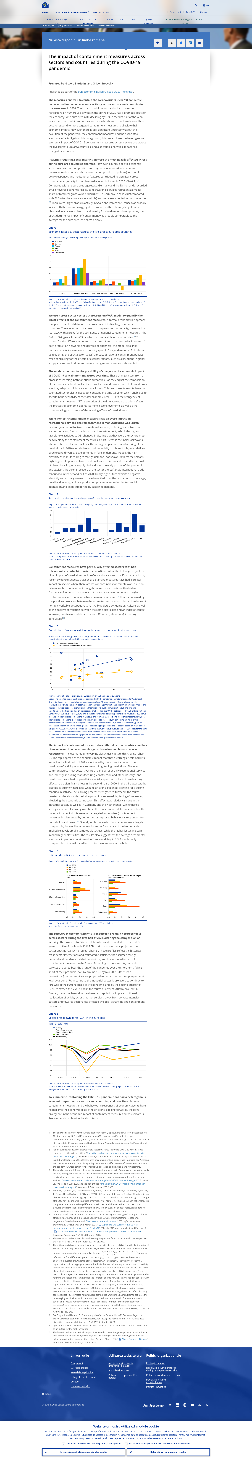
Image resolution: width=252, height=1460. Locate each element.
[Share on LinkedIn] (190, 43)
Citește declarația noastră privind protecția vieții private (93, 1444)
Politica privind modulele (164, 1375)
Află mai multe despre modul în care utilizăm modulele (159, 1444)
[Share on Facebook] (181, 43)
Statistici (111, 20)
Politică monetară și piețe (57, 22)
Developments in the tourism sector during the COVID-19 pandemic (95, 1181)
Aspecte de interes (106, 26)
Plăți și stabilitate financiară (88, 22)
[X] (170, 1405)
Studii (133, 20)
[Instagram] (185, 1405)
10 (77, 822)
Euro (122, 20)
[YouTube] (192, 1405)
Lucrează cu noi (79, 1368)
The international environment (101, 1221)
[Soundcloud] (199, 1405)
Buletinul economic (85, 26)
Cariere (203, 12)
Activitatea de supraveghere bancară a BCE (185, 22)
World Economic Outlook (134, 1339)
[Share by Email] (199, 43)
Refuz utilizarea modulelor (168, 1452)
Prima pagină (48, 26)
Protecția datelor (155, 1363)
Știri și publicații (148, 22)
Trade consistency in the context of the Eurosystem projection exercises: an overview (100, 1232)
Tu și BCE (190, 12)
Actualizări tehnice (118, 1370)
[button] (201, 5)
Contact (75, 1382)
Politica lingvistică (156, 1387)
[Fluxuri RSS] (207, 1405)
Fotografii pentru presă (83, 1377)
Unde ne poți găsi (80, 1386)
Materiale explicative (82, 1372)
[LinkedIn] (177, 1405)
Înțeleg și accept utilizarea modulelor (83, 1452)
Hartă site (48, 1394)
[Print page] (158, 43)
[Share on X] (172, 43)
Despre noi (175, 12)
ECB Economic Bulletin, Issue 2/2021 (100, 92)
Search (196, 5)
